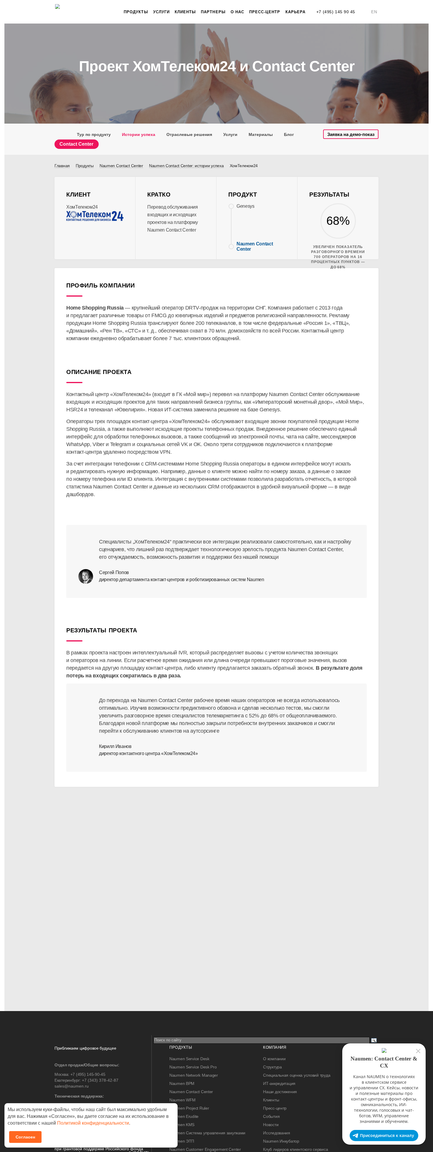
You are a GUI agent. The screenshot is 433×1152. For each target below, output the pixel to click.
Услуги (161, 12)
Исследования (276, 1133)
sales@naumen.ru (71, 1086)
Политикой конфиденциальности (93, 1123)
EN (374, 11)
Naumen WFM (182, 1100)
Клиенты (185, 12)
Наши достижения (280, 1092)
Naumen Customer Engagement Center (205, 1149)
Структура (272, 1067)
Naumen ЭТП (181, 1141)
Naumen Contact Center (191, 1092)
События (271, 1116)
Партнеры (213, 12)
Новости (270, 1125)
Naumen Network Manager (193, 1075)
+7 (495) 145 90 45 (335, 11)
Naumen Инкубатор (281, 1141)
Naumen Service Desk (189, 1059)
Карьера (295, 12)
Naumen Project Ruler (189, 1108)
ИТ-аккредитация (279, 1083)
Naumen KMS (181, 1125)
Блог (289, 134)
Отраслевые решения (189, 134)
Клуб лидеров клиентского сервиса (295, 1149)
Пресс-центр (264, 12)
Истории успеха (138, 134)
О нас (237, 12)
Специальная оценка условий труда (296, 1075)
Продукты (136, 12)
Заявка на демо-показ (350, 134)
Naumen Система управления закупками (207, 1133)
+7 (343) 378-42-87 (100, 1080)
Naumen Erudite (184, 1116)
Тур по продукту (94, 134)
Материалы (261, 134)
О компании (274, 1059)
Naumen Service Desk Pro (193, 1067)
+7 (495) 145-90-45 (87, 1074)
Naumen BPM (181, 1083)
